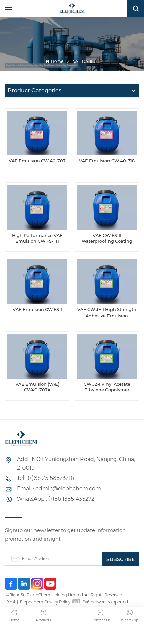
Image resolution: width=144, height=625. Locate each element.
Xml (11, 602)
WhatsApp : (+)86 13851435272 (55, 499)
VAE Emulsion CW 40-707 (37, 160)
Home (56, 61)
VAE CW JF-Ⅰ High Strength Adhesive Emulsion (106, 312)
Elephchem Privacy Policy (45, 602)
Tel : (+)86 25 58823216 (45, 478)
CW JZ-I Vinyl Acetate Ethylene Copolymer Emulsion (107, 387)
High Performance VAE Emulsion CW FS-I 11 (37, 238)
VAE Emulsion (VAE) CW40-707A (37, 387)
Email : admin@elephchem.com (59, 488)
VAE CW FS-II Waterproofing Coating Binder (107, 238)
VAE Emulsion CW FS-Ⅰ (37, 309)
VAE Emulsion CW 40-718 (107, 160)
